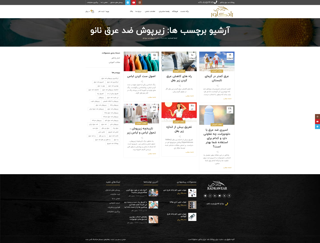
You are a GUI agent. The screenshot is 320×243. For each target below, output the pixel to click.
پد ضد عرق (92, 136)
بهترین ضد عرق (113, 86)
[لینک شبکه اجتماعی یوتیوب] (133, 2)
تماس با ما (116, 198)
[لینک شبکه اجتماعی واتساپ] (210, 196)
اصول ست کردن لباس (141, 76)
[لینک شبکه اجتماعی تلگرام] (127, 2)
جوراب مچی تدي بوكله (178, 202)
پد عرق (116, 140)
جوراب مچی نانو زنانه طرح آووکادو (176, 215)
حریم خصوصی (114, 203)
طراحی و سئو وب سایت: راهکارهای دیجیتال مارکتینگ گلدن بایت (106, 240)
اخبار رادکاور (116, 58)
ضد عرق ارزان (93, 124)
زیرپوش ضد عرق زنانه (111, 113)
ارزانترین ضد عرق (112, 82)
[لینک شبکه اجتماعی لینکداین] (215, 196)
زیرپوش (101, 97)
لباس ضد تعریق (113, 132)
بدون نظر (131, 196)
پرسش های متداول (112, 190)
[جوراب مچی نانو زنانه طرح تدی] (192, 193)
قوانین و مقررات (114, 207)
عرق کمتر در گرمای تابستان (217, 78)
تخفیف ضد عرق (93, 90)
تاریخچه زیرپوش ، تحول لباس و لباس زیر (141, 130)
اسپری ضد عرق (99, 82)
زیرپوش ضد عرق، (112, 109)
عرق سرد (95, 128)
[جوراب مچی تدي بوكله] (192, 205)
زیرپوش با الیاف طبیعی (110, 101)
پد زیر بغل (102, 136)
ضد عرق (103, 124)
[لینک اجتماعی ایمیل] (220, 196)
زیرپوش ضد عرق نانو (111, 120)
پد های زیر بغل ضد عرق (102, 140)
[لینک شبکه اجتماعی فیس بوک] (229, 196)
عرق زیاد (115, 128)
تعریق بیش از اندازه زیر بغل (179, 129)
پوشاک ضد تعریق (112, 144)
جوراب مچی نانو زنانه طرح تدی (174, 190)
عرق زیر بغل (105, 128)
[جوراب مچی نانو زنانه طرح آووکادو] (192, 217)
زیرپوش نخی (114, 124)
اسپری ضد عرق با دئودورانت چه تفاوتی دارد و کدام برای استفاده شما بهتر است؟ (217, 138)
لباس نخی (101, 132)
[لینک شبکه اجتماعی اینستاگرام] (139, 2)
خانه (165, 38)
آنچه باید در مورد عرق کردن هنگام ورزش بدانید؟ (136, 191)
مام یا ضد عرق (113, 136)
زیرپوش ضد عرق (101, 105)
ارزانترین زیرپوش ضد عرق (110, 78)
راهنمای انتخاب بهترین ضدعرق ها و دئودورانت (138, 218)
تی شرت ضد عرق (112, 97)
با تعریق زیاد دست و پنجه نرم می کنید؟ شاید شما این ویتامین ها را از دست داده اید (135, 204)
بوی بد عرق (101, 86)
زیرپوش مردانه (97, 120)
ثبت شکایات (115, 194)
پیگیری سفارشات (113, 211)
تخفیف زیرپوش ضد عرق (110, 90)
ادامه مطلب (227, 99)
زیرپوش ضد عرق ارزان (96, 109)
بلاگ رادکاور (159, 38)
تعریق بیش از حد (112, 94)
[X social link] (224, 196)
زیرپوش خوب (95, 101)
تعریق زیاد (100, 94)
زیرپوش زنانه (114, 105)
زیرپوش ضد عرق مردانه (110, 117)
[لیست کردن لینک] (217, 204)
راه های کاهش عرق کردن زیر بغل (179, 78)
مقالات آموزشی (217, 71)
